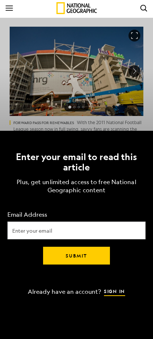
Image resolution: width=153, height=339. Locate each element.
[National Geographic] (76, 8)
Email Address (27, 214)
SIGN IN (114, 291)
